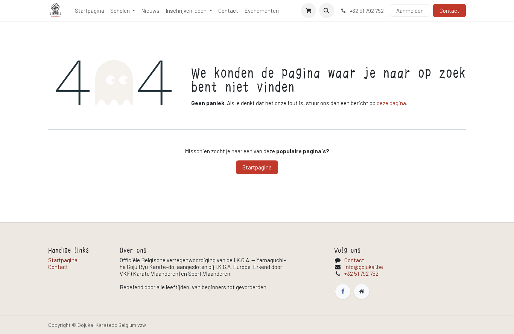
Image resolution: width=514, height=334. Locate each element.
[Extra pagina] (361, 291)
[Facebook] (342, 291)
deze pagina (391, 103)
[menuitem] (89, 10)
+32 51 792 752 (361, 273)
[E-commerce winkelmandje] (308, 10)
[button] (326, 10)
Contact (449, 10)
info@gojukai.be (363, 266)
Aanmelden (410, 10)
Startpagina (257, 167)
